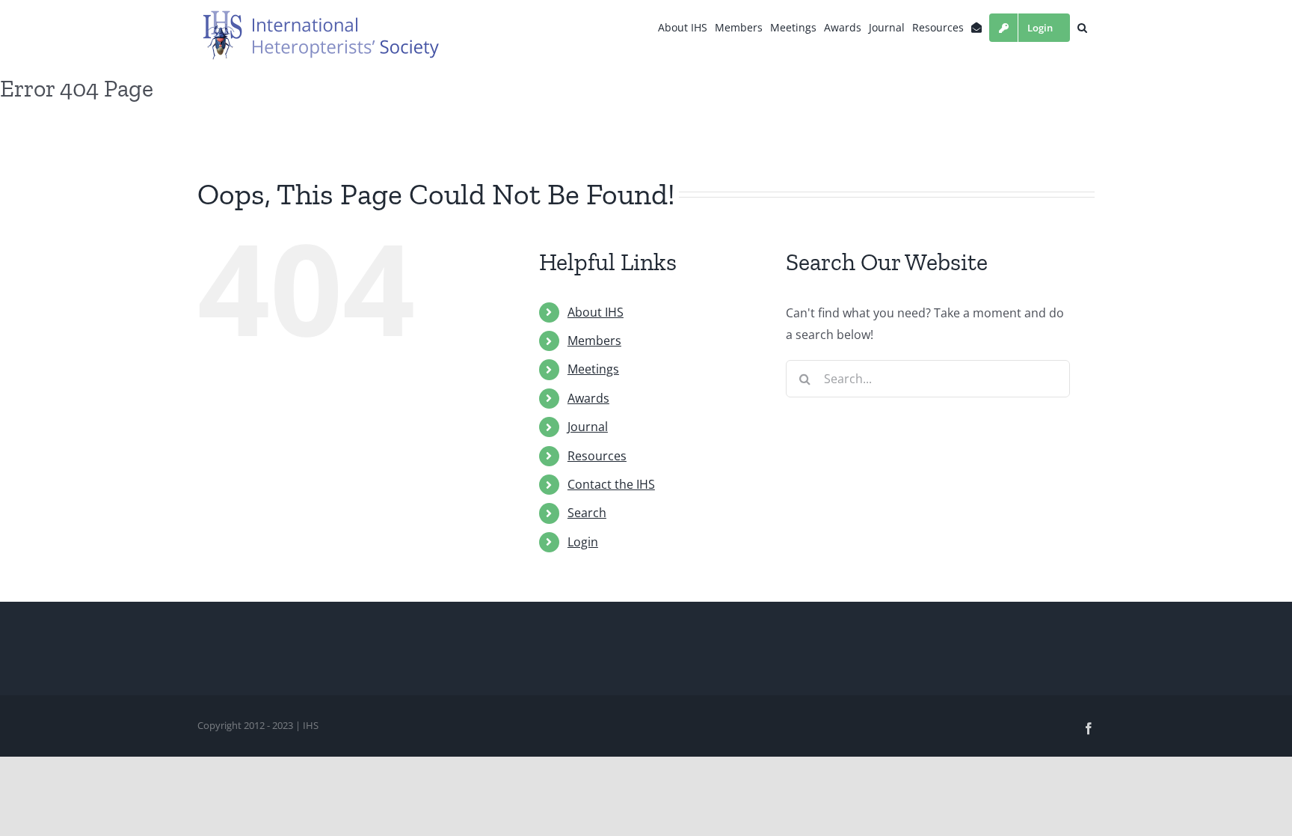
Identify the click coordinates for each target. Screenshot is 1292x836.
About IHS (595, 312)
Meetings (593, 369)
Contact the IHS (611, 484)
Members (594, 340)
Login (582, 542)
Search (586, 512)
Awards (588, 398)
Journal (587, 426)
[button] (1082, 27)
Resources (597, 456)
